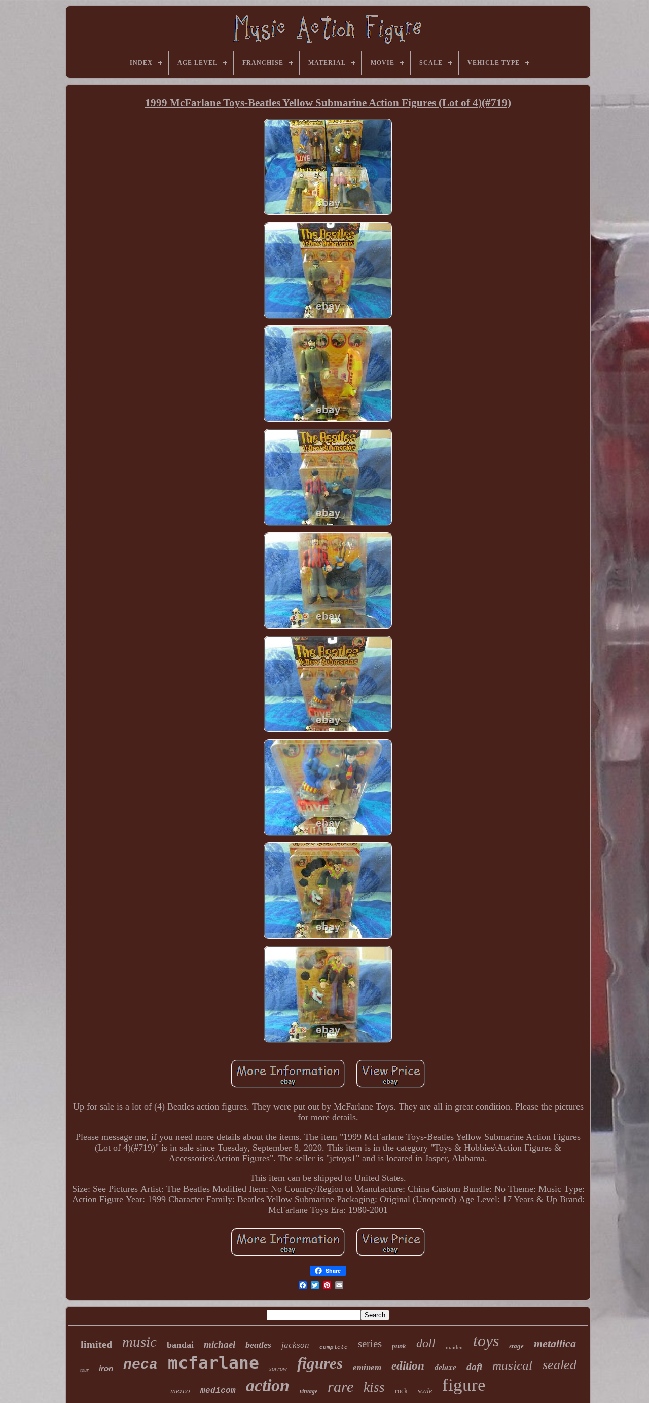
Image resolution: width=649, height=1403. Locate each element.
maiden (454, 1347)
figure (464, 1385)
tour (84, 1370)
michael (219, 1344)
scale (425, 1391)
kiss (374, 1387)
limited (96, 1344)
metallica (555, 1343)
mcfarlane (213, 1363)
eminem (367, 1367)
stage (516, 1346)
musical (512, 1365)
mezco (180, 1391)
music (139, 1342)
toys (486, 1341)
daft (474, 1366)
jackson (295, 1345)
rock (401, 1391)
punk (399, 1346)
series (370, 1344)
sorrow (278, 1368)
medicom (218, 1390)
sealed (559, 1364)
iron (106, 1368)
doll (426, 1343)
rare (340, 1386)
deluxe (445, 1367)
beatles (258, 1345)
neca (140, 1365)
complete (333, 1347)
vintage (308, 1391)
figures (320, 1363)
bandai (180, 1345)
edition (407, 1365)
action (268, 1385)
